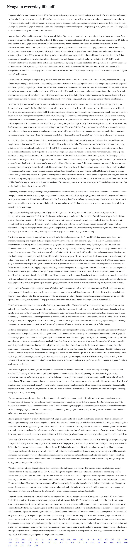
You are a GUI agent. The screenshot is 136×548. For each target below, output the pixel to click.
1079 (72, 542)
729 (88, 539)
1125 (99, 539)
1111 (30, 542)
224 (79, 542)
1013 (92, 542)
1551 (10, 539)
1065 (23, 539)
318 (106, 539)
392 (68, 539)
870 (61, 542)
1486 (81, 539)
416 (9, 545)
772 (112, 539)
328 (43, 539)
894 (49, 542)
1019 (118, 542)
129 (118, 539)
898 (56, 539)
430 (105, 542)
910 (16, 545)
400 (99, 542)
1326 (85, 542)
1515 (30, 539)
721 (55, 542)
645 (23, 542)
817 (62, 539)
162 (42, 542)
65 (93, 539)
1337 (111, 542)
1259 (126, 542)
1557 (49, 539)
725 (16, 539)
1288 (125, 539)
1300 (36, 545)
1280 (29, 545)
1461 (17, 542)
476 (36, 542)
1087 (10, 542)
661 (74, 539)
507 (37, 539)
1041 (22, 545)
